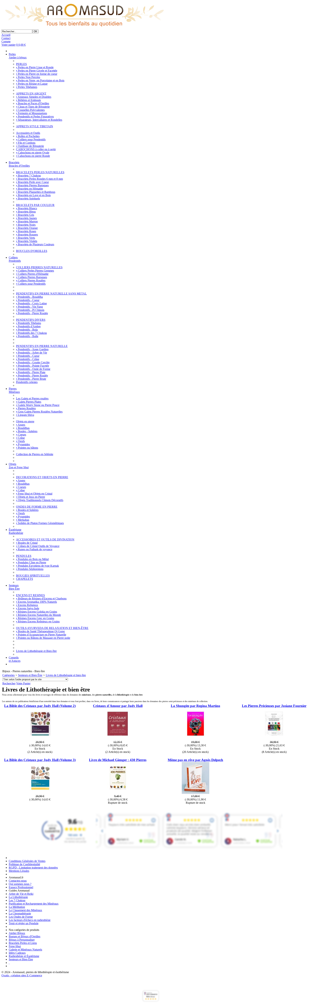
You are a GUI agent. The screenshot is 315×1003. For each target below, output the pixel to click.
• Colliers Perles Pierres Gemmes (35, 270)
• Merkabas (22, 519)
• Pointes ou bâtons (27, 447)
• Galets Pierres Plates (28, 401)
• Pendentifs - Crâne (27, 359)
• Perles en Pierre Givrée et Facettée (36, 70)
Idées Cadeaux (17, 952)
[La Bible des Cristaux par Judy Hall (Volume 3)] (40, 792)
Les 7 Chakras (17, 900)
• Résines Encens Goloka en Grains (36, 611)
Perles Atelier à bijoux (18, 56)
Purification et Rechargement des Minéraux (34, 903)
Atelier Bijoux (17, 933)
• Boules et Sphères (27, 510)
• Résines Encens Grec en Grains (35, 618)
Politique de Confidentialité (24, 864)
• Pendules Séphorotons (29, 569)
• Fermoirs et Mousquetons (31, 113)
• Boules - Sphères (26, 431)
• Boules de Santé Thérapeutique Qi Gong (40, 631)
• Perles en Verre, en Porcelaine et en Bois (40, 80)
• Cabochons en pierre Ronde (33, 155)
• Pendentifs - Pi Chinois (30, 310)
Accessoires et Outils (28, 132)
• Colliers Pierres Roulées (30, 280)
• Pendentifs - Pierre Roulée (32, 313)
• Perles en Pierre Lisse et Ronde (35, 67)
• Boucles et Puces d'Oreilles (32, 103)
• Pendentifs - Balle (27, 336)
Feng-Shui (15, 946)
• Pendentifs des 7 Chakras (31, 332)
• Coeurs (21, 434)
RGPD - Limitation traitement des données (33, 867)
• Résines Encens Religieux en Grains (38, 621)
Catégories (8, 675)
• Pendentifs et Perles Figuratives (35, 116)
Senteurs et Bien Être (30, 675)
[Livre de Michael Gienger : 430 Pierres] (118, 792)
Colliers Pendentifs (15, 259)
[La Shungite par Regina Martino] (195, 738)
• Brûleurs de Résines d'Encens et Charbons (41, 598)
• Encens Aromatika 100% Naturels (36, 601)
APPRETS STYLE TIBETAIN (34, 126)
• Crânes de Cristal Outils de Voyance (37, 546)
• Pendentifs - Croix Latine (31, 303)
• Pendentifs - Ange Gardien (32, 349)
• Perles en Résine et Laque (32, 83)
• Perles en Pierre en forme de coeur (36, 73)
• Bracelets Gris (25, 214)
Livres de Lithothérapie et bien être (66, 675)
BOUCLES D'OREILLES (31, 250)
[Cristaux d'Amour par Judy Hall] (118, 738)
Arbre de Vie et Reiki (21, 893)
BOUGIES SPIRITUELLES (33, 575)
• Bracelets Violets (26, 241)
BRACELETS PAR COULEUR (35, 205)
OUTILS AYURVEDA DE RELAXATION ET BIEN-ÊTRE (52, 628)
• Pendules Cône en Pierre (31, 562)
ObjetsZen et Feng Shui (19, 466)
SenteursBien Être (14, 587)
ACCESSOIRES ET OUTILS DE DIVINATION (45, 539)
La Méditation (17, 906)
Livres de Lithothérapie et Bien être (36, 651)
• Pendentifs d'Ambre (28, 326)
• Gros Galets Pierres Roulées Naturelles (39, 411)
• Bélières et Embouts (28, 100)
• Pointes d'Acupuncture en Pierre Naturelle (41, 634)
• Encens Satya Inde (27, 608)
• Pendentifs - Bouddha (29, 296)
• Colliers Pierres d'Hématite (32, 273)
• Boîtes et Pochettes (28, 136)
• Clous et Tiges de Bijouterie (33, 106)
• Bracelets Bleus (26, 211)
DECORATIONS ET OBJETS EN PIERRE (42, 477)
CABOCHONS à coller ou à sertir (36, 149)
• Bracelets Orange (27, 228)
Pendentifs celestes (27, 382)
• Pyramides (23, 444)
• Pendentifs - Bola (27, 329)
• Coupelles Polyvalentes (30, 109)
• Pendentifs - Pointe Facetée (32, 365)
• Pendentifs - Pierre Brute (31, 378)
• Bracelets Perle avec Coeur (32, 182)
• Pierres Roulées (26, 408)
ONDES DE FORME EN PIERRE (36, 506)
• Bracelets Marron (27, 221)
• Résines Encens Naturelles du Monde (38, 614)
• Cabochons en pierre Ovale (32, 152)
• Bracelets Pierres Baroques (32, 185)
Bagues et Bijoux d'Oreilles (24, 936)
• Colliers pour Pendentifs (31, 139)
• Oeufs (20, 441)
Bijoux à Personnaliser (22, 939)
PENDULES (23, 555)
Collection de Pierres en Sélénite (34, 454)
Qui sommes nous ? (20, 884)
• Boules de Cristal (27, 542)
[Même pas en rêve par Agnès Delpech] (195, 792)
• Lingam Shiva (25, 414)
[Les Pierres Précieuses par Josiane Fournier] (274, 738)
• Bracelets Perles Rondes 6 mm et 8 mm (39, 178)
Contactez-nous (18, 880)
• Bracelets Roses (26, 231)
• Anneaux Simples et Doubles (33, 96)
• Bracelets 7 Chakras (28, 175)
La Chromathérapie (20, 913)
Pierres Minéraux (14, 390)
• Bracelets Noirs (26, 224)
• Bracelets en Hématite (29, 188)
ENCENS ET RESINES (30, 595)
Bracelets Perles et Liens (23, 943)
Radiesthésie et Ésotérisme (24, 956)
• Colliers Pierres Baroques (31, 277)
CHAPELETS (24, 578)
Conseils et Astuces (14, 659)
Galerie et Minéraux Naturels (25, 949)
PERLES (21, 64)
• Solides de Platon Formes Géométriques (40, 523)
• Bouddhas (23, 428)
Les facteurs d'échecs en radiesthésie (29, 920)
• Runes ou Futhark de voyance (34, 549)
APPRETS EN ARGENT (31, 93)
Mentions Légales (19, 870)
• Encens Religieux (27, 605)
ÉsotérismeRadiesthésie (16, 531)
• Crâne (20, 437)
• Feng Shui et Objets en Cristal (34, 493)
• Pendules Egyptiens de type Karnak (37, 565)
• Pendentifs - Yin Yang (29, 306)
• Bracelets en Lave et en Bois (33, 195)
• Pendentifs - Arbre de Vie (31, 352)
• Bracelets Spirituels (28, 198)
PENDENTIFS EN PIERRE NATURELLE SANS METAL (51, 293)
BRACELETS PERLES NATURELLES (40, 172)
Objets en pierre (25, 421)
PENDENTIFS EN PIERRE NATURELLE (42, 346)
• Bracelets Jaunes (26, 218)
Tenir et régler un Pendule (23, 923)
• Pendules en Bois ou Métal (32, 559)
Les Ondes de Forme (21, 916)
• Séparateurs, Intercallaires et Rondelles (39, 119)
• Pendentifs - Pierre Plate (30, 372)
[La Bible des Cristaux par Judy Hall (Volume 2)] (40, 738)
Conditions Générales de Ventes (27, 861)
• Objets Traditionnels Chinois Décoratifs (39, 500)
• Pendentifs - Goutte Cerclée (33, 362)
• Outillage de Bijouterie (30, 146)
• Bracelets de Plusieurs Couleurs (35, 244)
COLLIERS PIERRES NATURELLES (39, 267)
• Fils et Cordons (25, 142)
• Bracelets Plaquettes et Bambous (35, 191)
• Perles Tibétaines (26, 87)
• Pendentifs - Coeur (27, 300)
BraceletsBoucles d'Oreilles (19, 164)
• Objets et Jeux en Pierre (30, 496)
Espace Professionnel (21, 887)
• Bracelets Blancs (26, 208)
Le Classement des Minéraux (25, 910)
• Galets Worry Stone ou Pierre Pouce (37, 405)
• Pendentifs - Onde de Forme (33, 369)
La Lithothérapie (18, 897)
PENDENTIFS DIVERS (30, 319)
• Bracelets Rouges (27, 234)
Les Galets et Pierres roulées (32, 398)
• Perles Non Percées (28, 77)
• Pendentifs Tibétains (28, 323)
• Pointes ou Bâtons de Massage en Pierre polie (43, 637)
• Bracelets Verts (25, 237)
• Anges (20, 424)
